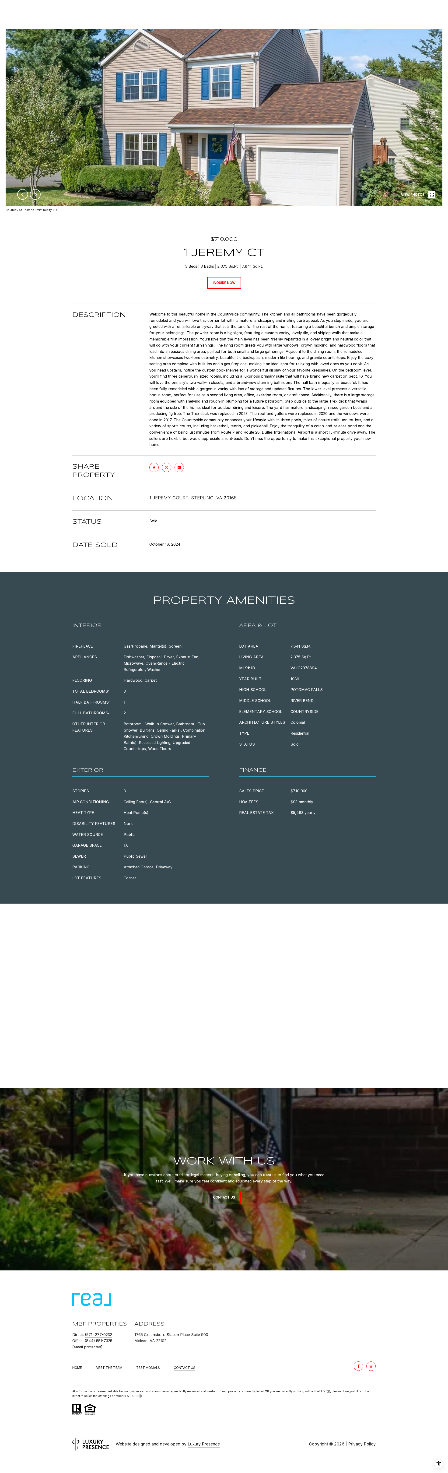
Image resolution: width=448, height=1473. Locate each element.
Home (77, 1367)
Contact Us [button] (224, 1197)
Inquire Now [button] (224, 283)
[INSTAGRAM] (371, 1366)
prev (22, 194)
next (35, 194)
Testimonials (148, 1367)
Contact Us (184, 1368)
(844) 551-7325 (98, 1340)
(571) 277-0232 (98, 1334)
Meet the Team (109, 1367)
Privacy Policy (362, 1443)
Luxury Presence (204, 1443)
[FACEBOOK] (358, 1366)
